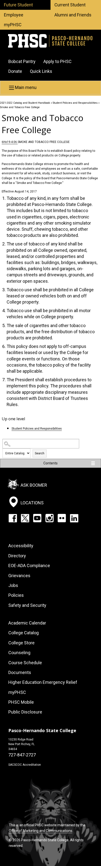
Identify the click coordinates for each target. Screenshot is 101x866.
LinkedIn (74, 518)
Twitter (25, 518)
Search (39, 453)
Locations (32, 502)
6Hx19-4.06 (10, 142)
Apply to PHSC (57, 61)
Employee (13, 14)
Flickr (62, 518)
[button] (50, 87)
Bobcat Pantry (22, 61)
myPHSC (13, 24)
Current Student (70, 4)
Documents (19, 672)
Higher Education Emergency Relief (42, 682)
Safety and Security (27, 605)
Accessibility (20, 545)
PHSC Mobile (21, 702)
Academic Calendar (27, 622)
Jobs (13, 585)
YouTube (37, 518)
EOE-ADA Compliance (29, 565)
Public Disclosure (25, 711)
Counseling (19, 652)
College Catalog (23, 632)
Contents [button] (50, 463)
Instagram (49, 518)
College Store (21, 642)
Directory (17, 555)
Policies (16, 595)
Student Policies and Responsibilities (75, 102)
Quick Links (41, 71)
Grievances (19, 575)
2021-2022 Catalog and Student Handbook (25, 102)
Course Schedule (25, 662)
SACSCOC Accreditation (24, 764)
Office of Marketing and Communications (40, 831)
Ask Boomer (34, 484)
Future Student (18, 4)
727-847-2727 (22, 754)
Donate (15, 71)
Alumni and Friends (72, 14)
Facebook (13, 518)
